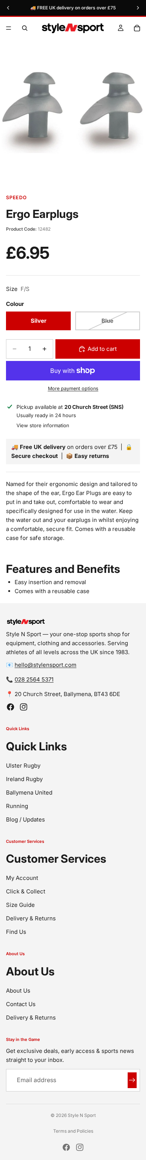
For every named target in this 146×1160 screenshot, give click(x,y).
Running (17, 806)
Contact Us (21, 1004)
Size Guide (20, 904)
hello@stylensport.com (45, 664)
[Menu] (8, 28)
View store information (42, 425)
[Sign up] (132, 1080)
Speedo (16, 197)
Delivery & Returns (31, 918)
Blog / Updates (25, 819)
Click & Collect (25, 891)
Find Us (16, 931)
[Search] (24, 28)
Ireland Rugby (24, 779)
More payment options (73, 388)
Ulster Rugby (23, 765)
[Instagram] (23, 706)
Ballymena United (29, 792)
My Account (22, 877)
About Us (18, 990)
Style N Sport (82, 1115)
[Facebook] (10, 706)
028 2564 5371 (34, 679)
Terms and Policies (73, 1131)
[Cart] (137, 28)
